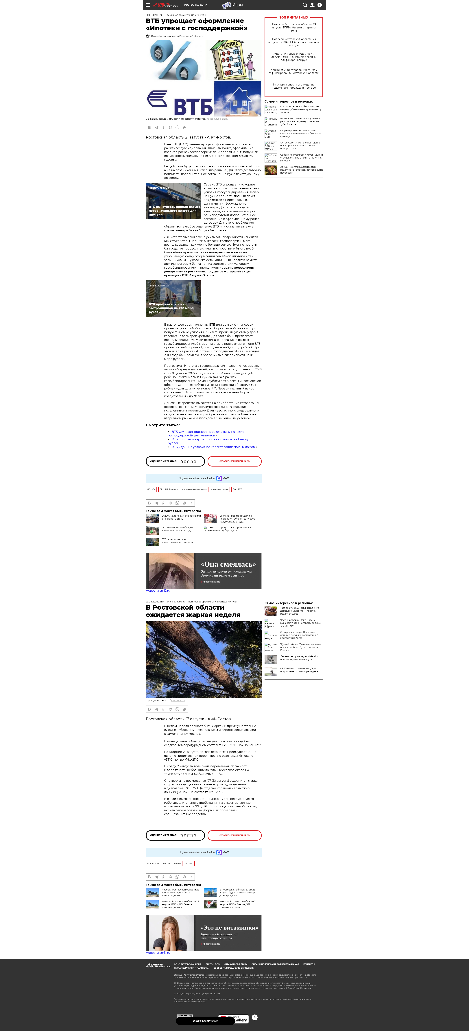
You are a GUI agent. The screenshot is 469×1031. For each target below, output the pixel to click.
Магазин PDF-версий (235, 964)
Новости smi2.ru (158, 590)
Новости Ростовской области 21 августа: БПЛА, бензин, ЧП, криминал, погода (237, 904)
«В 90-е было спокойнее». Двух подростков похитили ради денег (299, 670)
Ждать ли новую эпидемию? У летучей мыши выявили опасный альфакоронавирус (294, 57)
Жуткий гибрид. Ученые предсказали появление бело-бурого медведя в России (301, 647)
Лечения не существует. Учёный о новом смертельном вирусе (299, 658)
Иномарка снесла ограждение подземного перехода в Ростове (294, 86)
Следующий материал (205, 1021)
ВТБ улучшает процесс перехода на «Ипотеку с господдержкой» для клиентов (206, 433)
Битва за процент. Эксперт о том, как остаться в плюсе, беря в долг (228, 529)
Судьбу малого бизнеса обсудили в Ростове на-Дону (181, 517)
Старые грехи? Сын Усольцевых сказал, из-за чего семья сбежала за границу (300, 133)
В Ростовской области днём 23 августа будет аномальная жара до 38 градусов (237, 892)
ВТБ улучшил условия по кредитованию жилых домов (213, 447)
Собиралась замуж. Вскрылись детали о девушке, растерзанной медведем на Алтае (299, 635)
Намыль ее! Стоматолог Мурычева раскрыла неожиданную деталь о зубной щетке (300, 121)
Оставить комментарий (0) (234, 461)
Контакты (309, 964)
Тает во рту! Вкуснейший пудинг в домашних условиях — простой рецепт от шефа (299, 610)
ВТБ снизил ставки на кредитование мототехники (177, 541)
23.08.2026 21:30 (155, 601)
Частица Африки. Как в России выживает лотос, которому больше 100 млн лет (300, 623)
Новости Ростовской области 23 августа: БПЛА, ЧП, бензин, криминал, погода (294, 42)
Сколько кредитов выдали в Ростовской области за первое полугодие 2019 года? (237, 518)
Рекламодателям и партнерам (191, 968)
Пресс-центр (213, 964)
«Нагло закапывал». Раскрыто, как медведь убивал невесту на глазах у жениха (300, 109)
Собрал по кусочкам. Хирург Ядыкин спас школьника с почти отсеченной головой (301, 157)
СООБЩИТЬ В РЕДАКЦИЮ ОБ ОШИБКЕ (234, 968)
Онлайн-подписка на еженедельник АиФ (275, 964)
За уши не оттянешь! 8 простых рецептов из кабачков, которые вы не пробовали (301, 169)
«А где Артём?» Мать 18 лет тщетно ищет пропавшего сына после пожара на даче (300, 145)
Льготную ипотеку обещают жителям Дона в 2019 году (178, 529)
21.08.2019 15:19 (154, 15)
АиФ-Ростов (178, 700)
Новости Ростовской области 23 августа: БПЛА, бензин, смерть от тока (294, 27)
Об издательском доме (187, 964)
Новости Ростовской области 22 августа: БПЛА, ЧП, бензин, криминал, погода (180, 904)
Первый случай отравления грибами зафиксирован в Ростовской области (294, 71)
